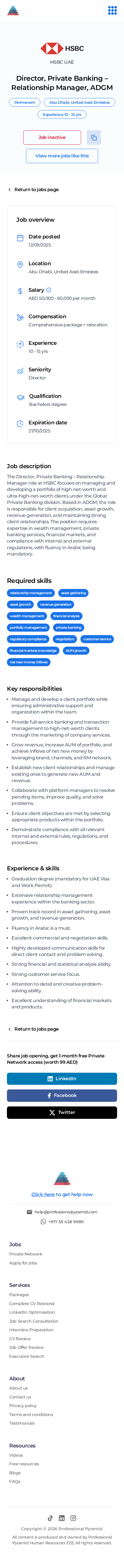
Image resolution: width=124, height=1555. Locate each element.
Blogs (14, 1473)
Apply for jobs (23, 1263)
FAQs (14, 1481)
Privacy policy (23, 1406)
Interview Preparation (31, 1330)
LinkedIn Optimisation (32, 1312)
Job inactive (52, 137)
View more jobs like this (62, 156)
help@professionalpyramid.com (66, 1212)
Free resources (24, 1464)
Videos (16, 1455)
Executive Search (26, 1356)
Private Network (25, 1254)
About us (18, 1388)
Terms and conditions (31, 1415)
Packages (19, 1295)
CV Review (20, 1339)
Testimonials (22, 1423)
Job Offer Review (26, 1347)
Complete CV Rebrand (32, 1304)
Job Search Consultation (34, 1321)
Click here (43, 1194)
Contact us (20, 1397)
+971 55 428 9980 (66, 1222)
